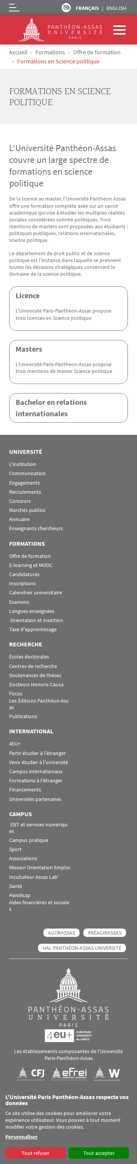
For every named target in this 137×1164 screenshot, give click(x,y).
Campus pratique (28, 840)
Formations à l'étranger (35, 780)
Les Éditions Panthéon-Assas (38, 704)
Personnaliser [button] (21, 1136)
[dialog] (68, 1127)
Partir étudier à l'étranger (37, 753)
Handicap (19, 895)
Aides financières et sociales (39, 905)
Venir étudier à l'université (38, 762)
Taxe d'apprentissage (33, 629)
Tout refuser (35, 1153)
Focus (15, 693)
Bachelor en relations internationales (51, 407)
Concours (20, 501)
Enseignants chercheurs (36, 528)
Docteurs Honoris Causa (36, 684)
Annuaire (19, 519)
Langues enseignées (31, 611)
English (116, 8)
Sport (15, 849)
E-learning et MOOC (31, 565)
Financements (25, 790)
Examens (19, 602)
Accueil (18, 52)
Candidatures (24, 574)
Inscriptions (22, 583)
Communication (27, 473)
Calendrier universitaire (35, 592)
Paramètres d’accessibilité (66, 7)
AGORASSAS (61, 932)
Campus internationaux (35, 771)
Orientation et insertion (36, 620)
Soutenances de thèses (35, 675)
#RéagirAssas (104, 932)
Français (87, 8)
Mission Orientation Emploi (39, 867)
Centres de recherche (33, 666)
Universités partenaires (35, 799)
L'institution (22, 464)
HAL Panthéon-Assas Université (82, 948)
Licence (28, 295)
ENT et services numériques (38, 827)
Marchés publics (27, 510)
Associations (23, 858)
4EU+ (15, 744)
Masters (29, 349)
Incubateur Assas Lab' (34, 877)
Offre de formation (97, 52)
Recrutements (25, 492)
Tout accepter (99, 1153)
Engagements (24, 483)
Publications (23, 716)
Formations (50, 52)
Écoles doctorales (29, 657)
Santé (15, 886)
